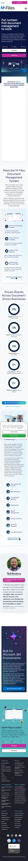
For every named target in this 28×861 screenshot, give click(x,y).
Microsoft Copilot (19, 770)
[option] (5, 2)
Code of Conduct (5, 827)
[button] (8, 835)
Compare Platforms (5, 781)
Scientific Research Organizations (5, 804)
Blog (2, 773)
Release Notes (18, 819)
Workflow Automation (19, 793)
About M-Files (4, 813)
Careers (3, 821)
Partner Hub (17, 823)
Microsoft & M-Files (19, 763)
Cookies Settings (14, 431)
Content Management (20, 802)
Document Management (20, 789)
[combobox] (5, 2)
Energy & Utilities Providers (5, 801)
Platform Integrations (6, 769)
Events (3, 775)
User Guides (17, 821)
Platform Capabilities (6, 767)
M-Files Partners (5, 819)
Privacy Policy (4, 829)
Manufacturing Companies (4, 797)
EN (4, 3)
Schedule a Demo (5, 817)
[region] (14, 430)
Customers (17, 827)
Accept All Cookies (14, 435)
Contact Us (4, 815)
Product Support (18, 815)
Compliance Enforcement (20, 800)
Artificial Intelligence (19, 787)
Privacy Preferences (21, 856)
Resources (3, 777)
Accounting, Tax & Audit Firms (6, 787)
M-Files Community (19, 813)
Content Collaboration (20, 794)
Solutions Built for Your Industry (15, 402)
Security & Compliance (20, 796)
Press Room (4, 823)
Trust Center (4, 825)
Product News (18, 825)
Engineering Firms (5, 795)
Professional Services (6, 771)
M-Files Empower (19, 817)
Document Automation (20, 790)
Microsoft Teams (18, 775)
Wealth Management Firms (6, 790)
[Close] (25, 423)
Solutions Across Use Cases (15, 406)
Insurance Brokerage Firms (6, 807)
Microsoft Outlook (19, 765)
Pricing (3, 765)
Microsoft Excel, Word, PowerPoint (20, 767)
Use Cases (3, 779)
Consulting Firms (5, 793)
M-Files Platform (5, 763)
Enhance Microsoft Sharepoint (19, 773)
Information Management (20, 798)
